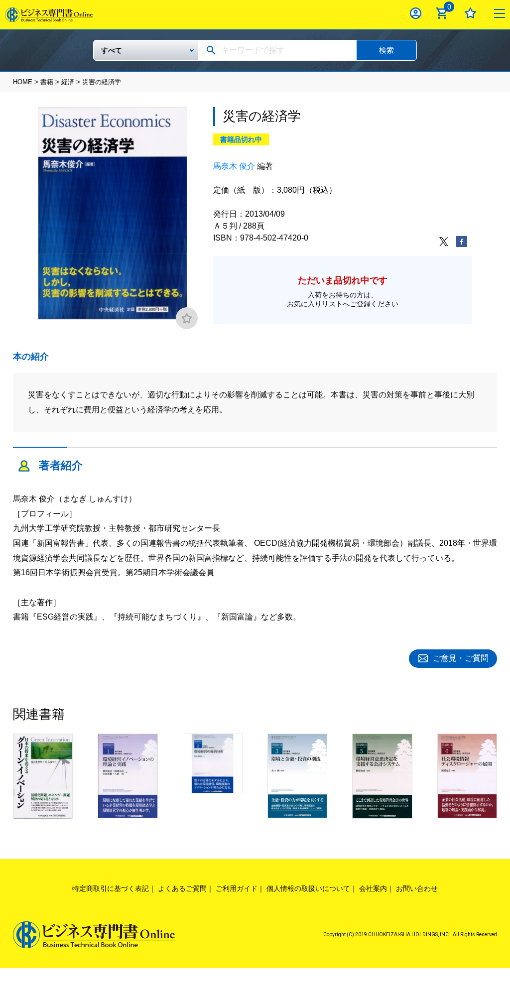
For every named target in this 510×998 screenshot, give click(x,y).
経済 (67, 82)
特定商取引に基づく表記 (110, 888)
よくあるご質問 (182, 888)
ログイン (415, 13)
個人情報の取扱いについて (308, 888)
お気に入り (470, 13)
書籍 (46, 82)
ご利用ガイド (236, 888)
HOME (22, 82)
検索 (386, 50)
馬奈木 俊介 (234, 166)
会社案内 (373, 888)
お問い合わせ (417, 888)
